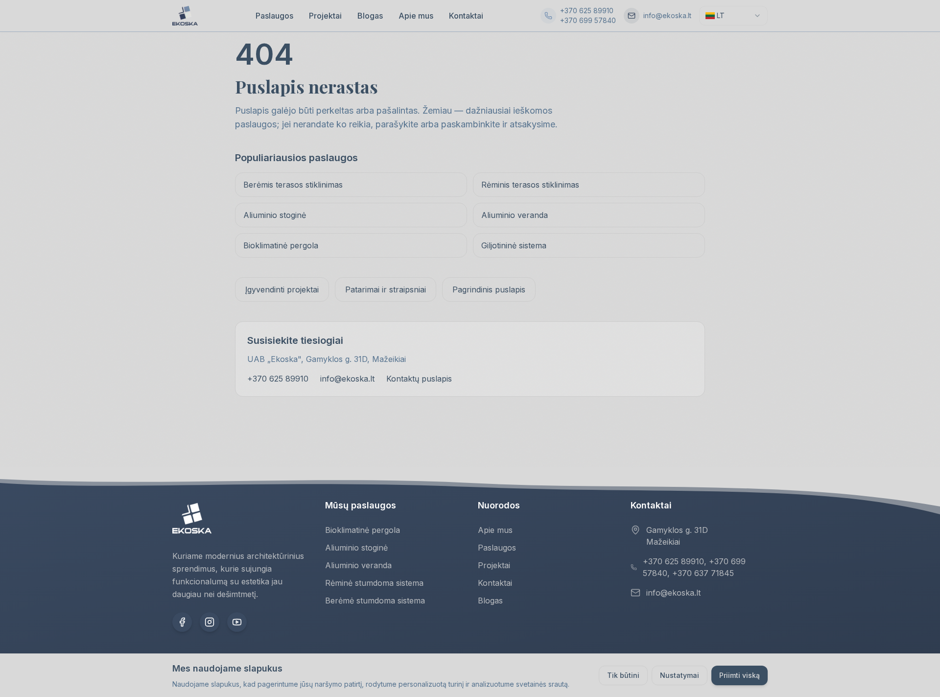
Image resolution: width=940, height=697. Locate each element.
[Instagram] (209, 622)
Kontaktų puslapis (419, 379)
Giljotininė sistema (513, 245)
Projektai (325, 16)
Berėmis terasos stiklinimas (293, 185)
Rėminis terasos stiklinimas (530, 185)
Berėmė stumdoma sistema (375, 600)
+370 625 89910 (586, 10)
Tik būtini (623, 675)
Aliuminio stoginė (274, 215)
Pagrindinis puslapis (488, 289)
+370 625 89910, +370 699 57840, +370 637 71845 (694, 567)
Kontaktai (466, 16)
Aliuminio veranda (514, 215)
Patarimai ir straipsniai (385, 289)
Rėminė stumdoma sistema (374, 583)
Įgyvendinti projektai (282, 289)
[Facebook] (182, 622)
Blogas (370, 16)
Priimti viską (739, 675)
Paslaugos (274, 16)
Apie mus (416, 16)
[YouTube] (237, 622)
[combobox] (733, 15)
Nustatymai (679, 675)
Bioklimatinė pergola (280, 245)
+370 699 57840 (588, 20)
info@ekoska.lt (667, 15)
